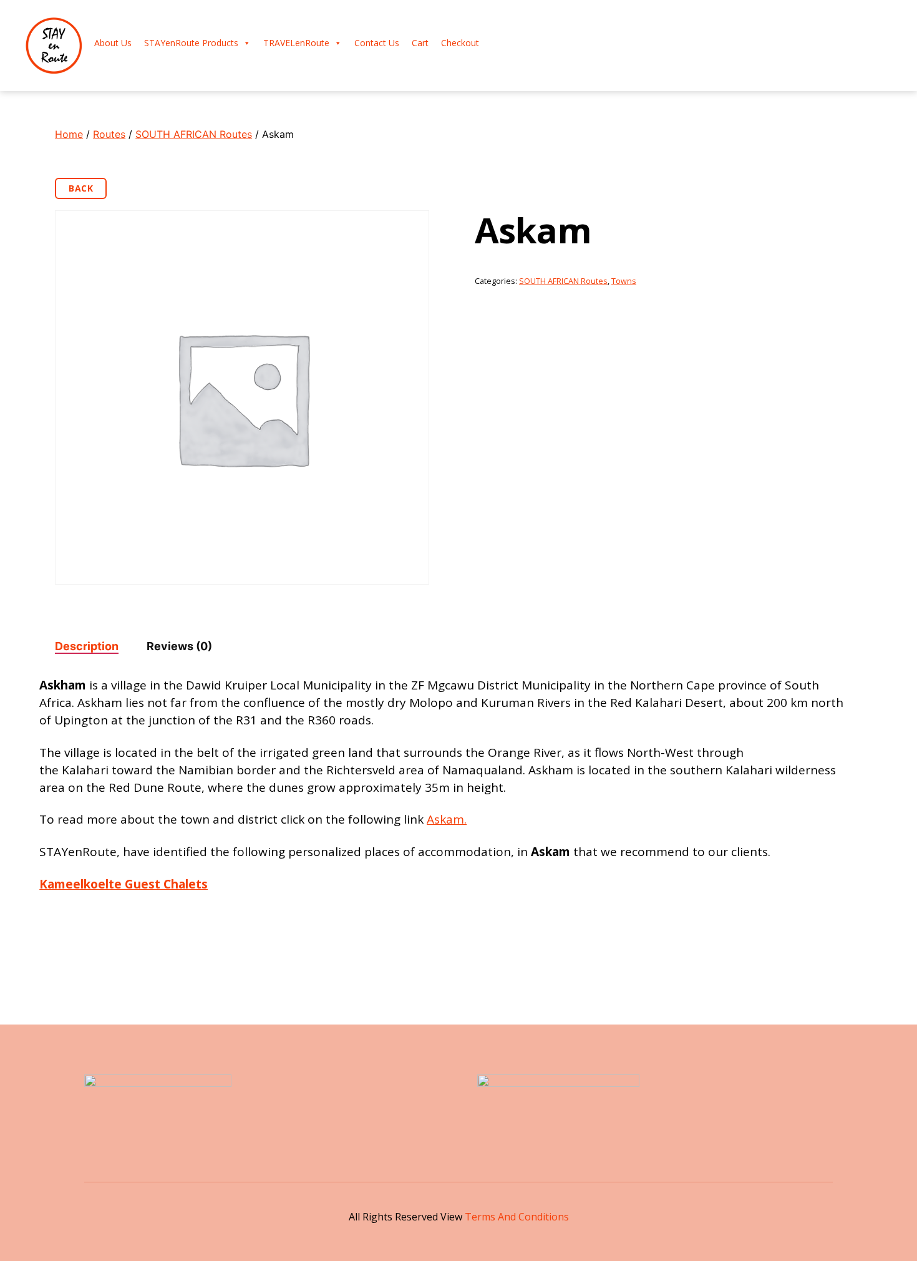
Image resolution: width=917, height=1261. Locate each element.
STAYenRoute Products (191, 43)
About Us (113, 43)
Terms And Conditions (517, 1217)
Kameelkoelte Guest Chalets (123, 884)
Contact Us (376, 43)
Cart (420, 43)
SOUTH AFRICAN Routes (193, 134)
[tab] (87, 646)
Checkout (460, 43)
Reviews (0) (179, 646)
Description (87, 646)
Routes (109, 134)
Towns (623, 281)
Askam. (447, 819)
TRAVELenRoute (296, 43)
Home (69, 134)
